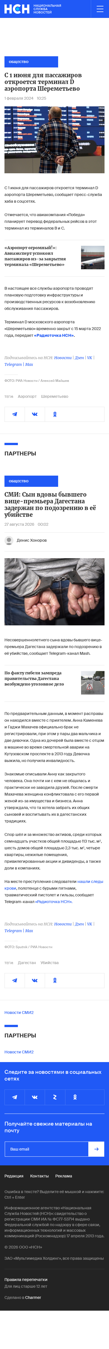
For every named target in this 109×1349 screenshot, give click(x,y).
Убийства (50, 962)
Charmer (33, 1297)
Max (29, 364)
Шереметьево (54, 396)
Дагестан (27, 962)
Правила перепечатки (26, 1279)
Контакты (39, 1176)
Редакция (13, 1176)
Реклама (63, 1176)
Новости (63, 357)
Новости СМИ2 (19, 1012)
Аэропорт (27, 396)
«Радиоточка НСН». (53, 901)
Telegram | (14, 364)
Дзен (79, 357)
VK (89, 357)
